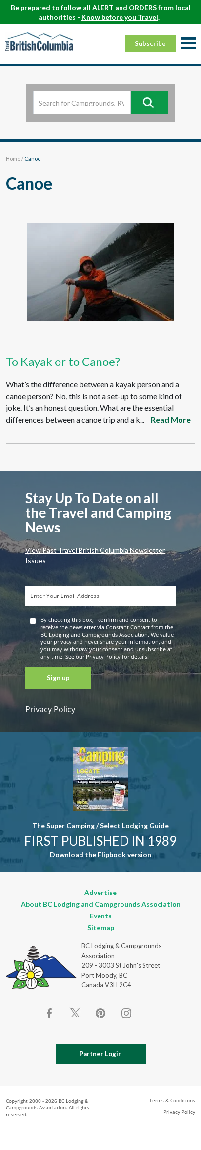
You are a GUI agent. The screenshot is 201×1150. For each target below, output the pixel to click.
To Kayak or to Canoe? (63, 361)
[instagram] (126, 1013)
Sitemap (100, 927)
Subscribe (150, 43)
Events (101, 916)
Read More (171, 419)
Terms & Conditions (172, 1100)
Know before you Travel (119, 17)
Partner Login (101, 1054)
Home (13, 158)
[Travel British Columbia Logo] (39, 41)
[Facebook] (50, 1013)
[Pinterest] (100, 1013)
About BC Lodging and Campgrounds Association (101, 904)
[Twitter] (75, 1012)
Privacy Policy (50, 709)
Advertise (100, 892)
